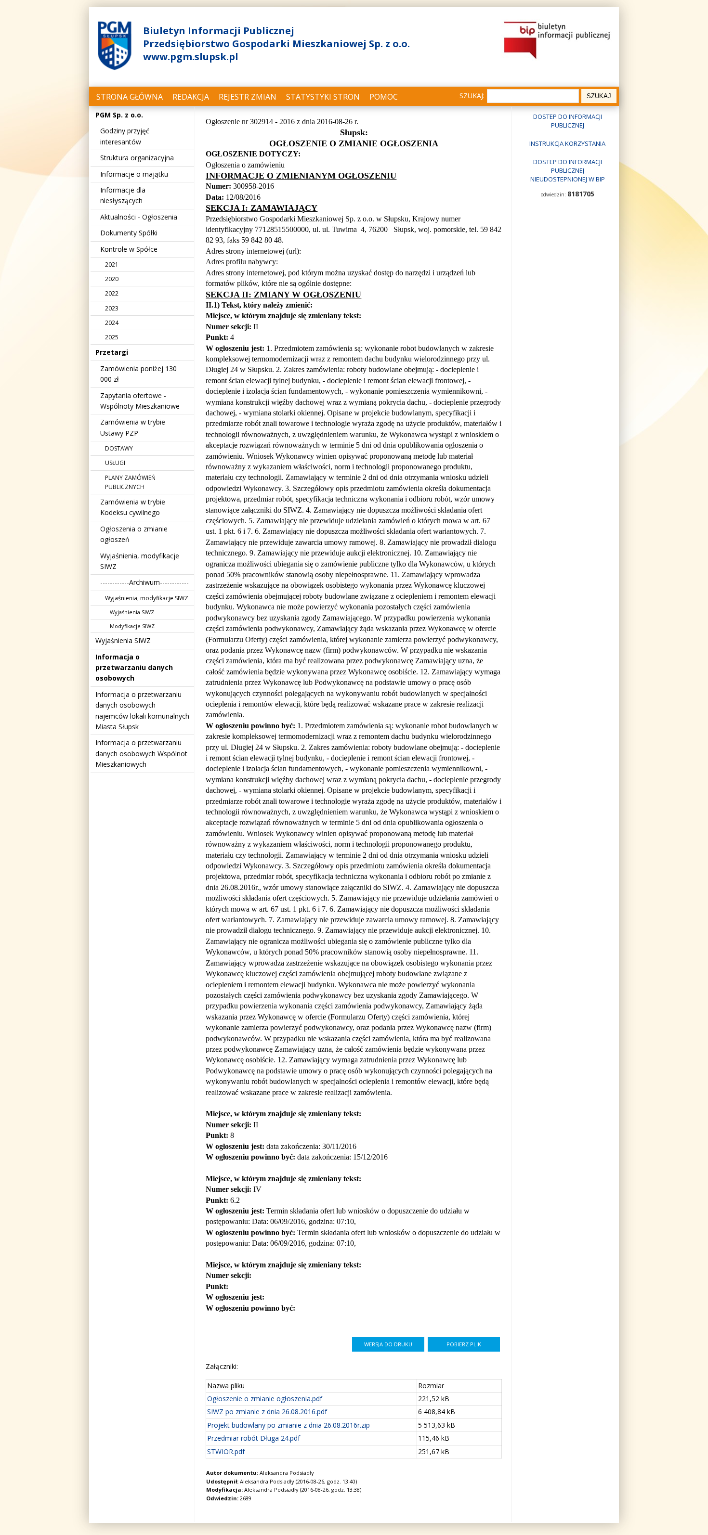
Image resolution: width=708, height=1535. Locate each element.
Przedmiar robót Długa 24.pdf (253, 1438)
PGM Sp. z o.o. (119, 114)
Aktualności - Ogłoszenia (138, 216)
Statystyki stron (323, 96)
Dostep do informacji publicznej (567, 120)
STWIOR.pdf (226, 1451)
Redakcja (190, 96)
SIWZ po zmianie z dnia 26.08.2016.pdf (267, 1411)
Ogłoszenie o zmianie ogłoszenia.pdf (264, 1398)
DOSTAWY (119, 448)
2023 (111, 308)
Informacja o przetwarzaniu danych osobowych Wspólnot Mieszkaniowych (141, 753)
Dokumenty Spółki (128, 232)
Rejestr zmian (247, 96)
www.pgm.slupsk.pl (190, 56)
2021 (111, 264)
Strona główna (129, 96)
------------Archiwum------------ (144, 582)
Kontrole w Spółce (128, 249)
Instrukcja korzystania (567, 143)
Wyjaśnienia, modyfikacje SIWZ (146, 598)
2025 (111, 337)
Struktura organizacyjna (137, 157)
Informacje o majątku (134, 174)
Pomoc (383, 96)
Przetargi (111, 352)
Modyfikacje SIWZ (132, 626)
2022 (111, 293)
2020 (111, 279)
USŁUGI (115, 463)
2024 (111, 323)
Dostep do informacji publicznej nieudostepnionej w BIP (567, 170)
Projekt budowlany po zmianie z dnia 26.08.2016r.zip (288, 1425)
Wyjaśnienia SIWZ (132, 612)
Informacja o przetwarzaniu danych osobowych (134, 667)
